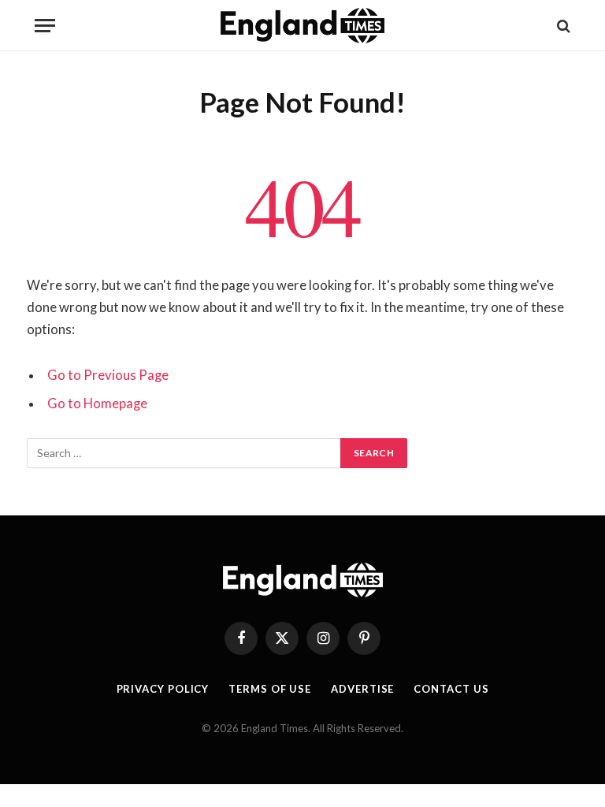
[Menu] (45, 25)
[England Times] (303, 25)
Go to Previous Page (108, 375)
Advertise (362, 688)
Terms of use (269, 688)
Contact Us (451, 688)
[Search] (562, 25)
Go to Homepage (97, 403)
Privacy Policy (163, 688)
